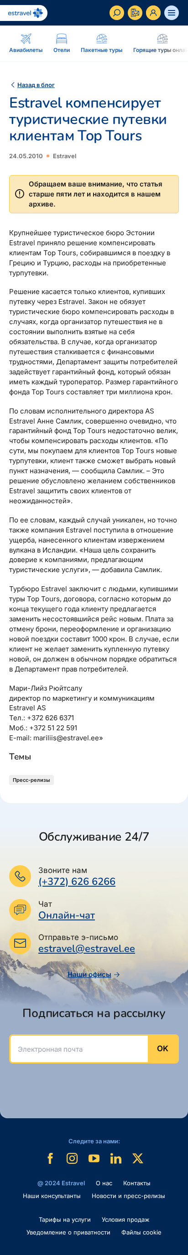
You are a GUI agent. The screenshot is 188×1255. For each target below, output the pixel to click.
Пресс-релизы (31, 780)
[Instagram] (72, 1158)
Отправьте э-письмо (78, 937)
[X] (137, 1158)
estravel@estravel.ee (86, 948)
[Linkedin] (115, 1158)
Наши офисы (89, 974)
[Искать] (117, 12)
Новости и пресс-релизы (128, 1195)
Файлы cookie (141, 1232)
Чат (45, 904)
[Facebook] (50, 1158)
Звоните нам (62, 870)
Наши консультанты (52, 1195)
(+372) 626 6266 (76, 881)
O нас (104, 1183)
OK (162, 1048)
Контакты (137, 1183)
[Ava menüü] (171, 12)
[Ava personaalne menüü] (153, 12)
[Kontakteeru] (135, 12)
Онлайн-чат (66, 915)
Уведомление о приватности (68, 1232)
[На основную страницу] (23, 13)
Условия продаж (126, 1219)
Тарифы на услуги (65, 1219)
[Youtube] (94, 1158)
